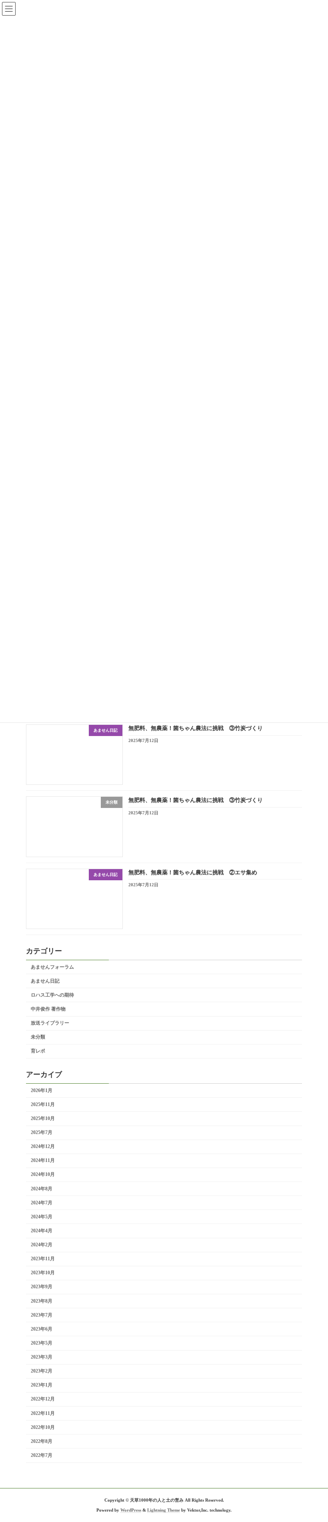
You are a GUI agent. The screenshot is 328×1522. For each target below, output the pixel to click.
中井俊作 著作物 (48, 1009)
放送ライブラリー (50, 1023)
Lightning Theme (163, 1510)
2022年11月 (43, 1413)
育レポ (38, 1051)
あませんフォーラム (52, 967)
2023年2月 (41, 1371)
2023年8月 (41, 1301)
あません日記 (45, 981)
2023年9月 (41, 1287)
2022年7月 (41, 1455)
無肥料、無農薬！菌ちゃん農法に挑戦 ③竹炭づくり (195, 728)
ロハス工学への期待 (52, 995)
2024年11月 (43, 1161)
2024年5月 (41, 1217)
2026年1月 (41, 1090)
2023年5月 (41, 1343)
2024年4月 (41, 1231)
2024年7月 (41, 1203)
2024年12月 (43, 1146)
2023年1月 (41, 1385)
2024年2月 (41, 1244)
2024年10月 (43, 1175)
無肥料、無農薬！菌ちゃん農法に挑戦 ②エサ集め (192, 872)
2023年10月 (43, 1273)
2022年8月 (41, 1441)
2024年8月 (41, 1189)
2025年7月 (41, 1132)
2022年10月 (43, 1427)
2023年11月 (43, 1258)
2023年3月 (41, 1357)
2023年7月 (41, 1315)
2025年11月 (43, 1104)
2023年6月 (41, 1329)
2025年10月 (43, 1118)
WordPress (130, 1510)
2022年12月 (43, 1399)
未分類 (38, 1037)
